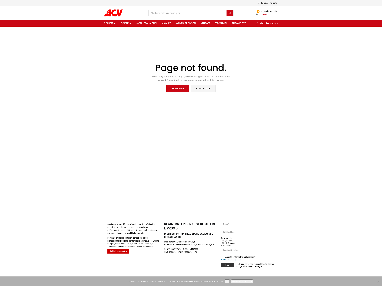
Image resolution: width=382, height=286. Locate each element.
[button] (266, 13)
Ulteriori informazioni (242, 281)
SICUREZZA (109, 23)
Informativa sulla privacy (231, 259)
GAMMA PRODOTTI (186, 23)
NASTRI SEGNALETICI (146, 23)
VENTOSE (205, 23)
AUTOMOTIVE (239, 23)
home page (178, 88)
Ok (227, 281)
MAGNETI (166, 23)
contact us (203, 88)
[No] (378, 281)
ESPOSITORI (221, 23)
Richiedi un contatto (118, 251)
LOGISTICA (125, 23)
